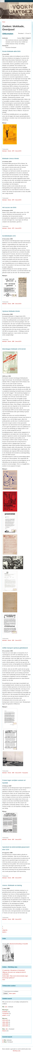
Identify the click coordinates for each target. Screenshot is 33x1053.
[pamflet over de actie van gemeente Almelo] (10, 533)
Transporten (25, 772)
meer (3, 979)
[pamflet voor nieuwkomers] (10, 554)
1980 (13, 303)
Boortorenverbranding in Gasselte (19, 943)
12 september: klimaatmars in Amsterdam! (13, 970)
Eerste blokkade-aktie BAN (11, 51)
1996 (13, 877)
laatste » (4, 932)
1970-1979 (5, 1020)
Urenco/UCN (18, 151)
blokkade (4, 151)
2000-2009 (5, 1026)
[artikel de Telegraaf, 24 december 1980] (22, 297)
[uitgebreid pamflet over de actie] (10, 490)
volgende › (5, 930)
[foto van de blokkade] (13, 569)
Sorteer (19, 38)
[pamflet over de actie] (10, 750)
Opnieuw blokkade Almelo (11, 311)
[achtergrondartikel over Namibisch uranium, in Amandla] (10, 833)
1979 (13, 151)
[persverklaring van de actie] (10, 297)
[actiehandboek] (10, 511)
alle (6, 1006)
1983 (13, 772)
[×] (3, 1040)
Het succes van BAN (9, 207)
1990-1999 (5, 1024)
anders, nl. (5, 1015)
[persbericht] (10, 728)
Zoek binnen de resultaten (11, 991)
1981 (13, 640)
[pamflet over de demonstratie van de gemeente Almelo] (10, 590)
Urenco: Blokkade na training (12, 885)
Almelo (9, 151)
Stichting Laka (16, 1050)
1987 (13, 839)
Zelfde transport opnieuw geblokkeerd (15, 648)
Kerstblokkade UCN (9, 236)
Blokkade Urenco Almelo (10, 158)
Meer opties (12, 993)
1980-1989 (5, 1022)
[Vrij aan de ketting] (9, 144)
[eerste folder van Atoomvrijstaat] (10, 633)
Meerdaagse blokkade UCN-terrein (14, 349)
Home (3, 22)
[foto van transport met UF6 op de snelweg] (13, 766)
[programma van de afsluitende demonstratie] (10, 612)
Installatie (4, 1011)
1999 (13, 919)
